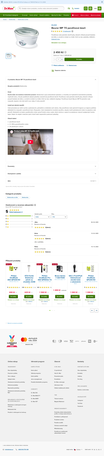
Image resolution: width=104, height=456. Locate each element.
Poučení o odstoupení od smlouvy (17, 412)
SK (94, 449)
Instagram (80, 400)
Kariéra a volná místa (83, 389)
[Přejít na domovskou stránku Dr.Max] (9, 8)
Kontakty (80, 373)
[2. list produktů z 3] (52, 310)
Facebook (80, 406)
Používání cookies (59, 419)
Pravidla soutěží (58, 422)
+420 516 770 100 (23, 449)
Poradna (66, 15)
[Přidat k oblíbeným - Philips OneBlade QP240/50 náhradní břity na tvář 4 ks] (96, 264)
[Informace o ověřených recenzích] (72, 31)
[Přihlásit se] (90, 8)
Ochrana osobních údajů (60, 425)
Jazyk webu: (69, 449)
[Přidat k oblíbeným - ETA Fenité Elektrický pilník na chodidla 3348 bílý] (34, 264)
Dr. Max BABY (35, 398)
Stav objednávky (12, 370)
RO (99, 449)
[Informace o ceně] (65, 52)
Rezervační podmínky (13, 388)
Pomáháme (57, 379)
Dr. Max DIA (34, 392)
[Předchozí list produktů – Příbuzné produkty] (92, 310)
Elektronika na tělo (12, 197)
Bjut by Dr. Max (56, 15)
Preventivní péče (58, 376)
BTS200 (20, 2)
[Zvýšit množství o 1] (62, 59)
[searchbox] (41, 8)
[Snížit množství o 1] (55, 59)
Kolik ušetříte (34, 376)
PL (96, 449)
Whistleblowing (58, 428)
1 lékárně (30, 301)
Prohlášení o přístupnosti (61, 416)
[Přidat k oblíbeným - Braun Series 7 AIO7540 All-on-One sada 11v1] (65, 264)
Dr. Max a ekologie (59, 382)
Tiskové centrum (58, 398)
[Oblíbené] (86, 8)
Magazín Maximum (59, 401)
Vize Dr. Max (57, 373)
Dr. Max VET (34, 401)
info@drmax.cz (9, 449)
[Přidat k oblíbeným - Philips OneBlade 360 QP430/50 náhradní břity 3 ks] (19, 264)
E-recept (24, 15)
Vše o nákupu (11, 376)
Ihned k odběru (44, 15)
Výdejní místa (11, 379)
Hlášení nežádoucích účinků (61, 388)
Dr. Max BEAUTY (35, 395)
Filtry (52, 214)
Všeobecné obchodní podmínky (16, 382)
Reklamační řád (12, 409)
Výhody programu (36, 373)
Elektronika (25, 197)
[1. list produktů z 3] (50, 310)
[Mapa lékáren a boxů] (69, 8)
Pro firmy (80, 379)
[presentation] (13, 268)
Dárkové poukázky (13, 385)
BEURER (54, 25)
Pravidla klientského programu (39, 382)
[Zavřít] (102, 2)
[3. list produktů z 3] (54, 310)
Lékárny (80, 376)
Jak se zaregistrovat (36, 379)
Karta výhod (33, 15)
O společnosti (58, 370)
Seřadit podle (38, 214)
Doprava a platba (12, 373)
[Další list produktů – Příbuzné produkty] (96, 310)
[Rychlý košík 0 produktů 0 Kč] (99, 8)
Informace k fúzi (58, 385)
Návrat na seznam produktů (15, 323)
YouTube (80, 403)
